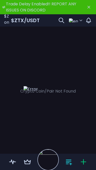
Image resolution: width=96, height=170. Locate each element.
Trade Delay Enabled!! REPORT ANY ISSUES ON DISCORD (41, 7)
